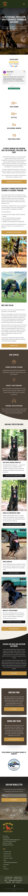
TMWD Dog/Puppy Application (10, 862)
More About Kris (14, 345)
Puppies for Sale (7, 853)
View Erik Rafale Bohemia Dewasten (14, 475)
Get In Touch (14, 673)
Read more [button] (5, 82)
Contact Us (6, 868)
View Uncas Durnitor (14, 573)
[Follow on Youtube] (20, 810)
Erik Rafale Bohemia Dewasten (12, 462)
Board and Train (7, 856)
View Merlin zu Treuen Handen (14, 621)
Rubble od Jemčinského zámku (11, 513)
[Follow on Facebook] (7, 810)
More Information (14, 739)
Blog (5, 866)
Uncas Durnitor (7, 562)
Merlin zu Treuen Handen (10, 610)
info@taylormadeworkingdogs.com (11, 839)
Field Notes (6, 864)
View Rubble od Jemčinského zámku (14, 524)
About (5, 860)
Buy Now (14, 709)
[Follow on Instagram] (14, 810)
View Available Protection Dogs (14, 181)
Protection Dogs (7, 851)
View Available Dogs (14, 628)
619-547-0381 (6, 838)
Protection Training (8, 858)
